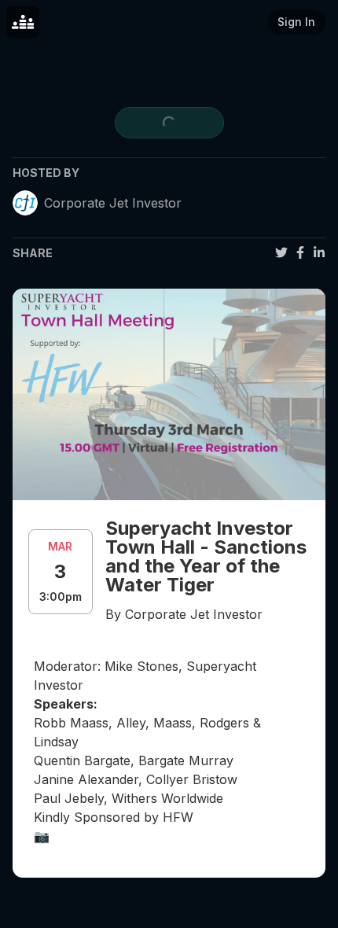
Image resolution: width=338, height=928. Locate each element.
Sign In (296, 21)
